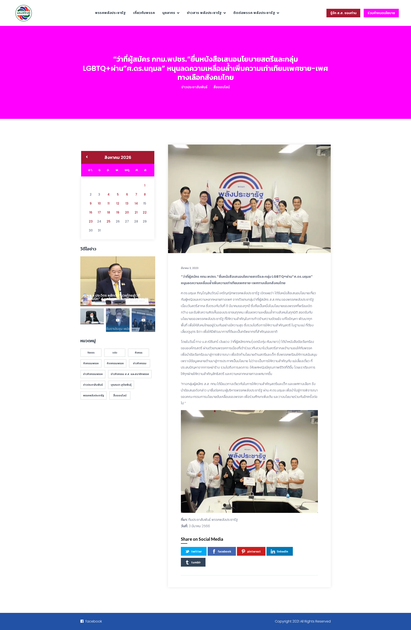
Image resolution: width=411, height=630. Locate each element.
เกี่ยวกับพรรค (144, 12)
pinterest (254, 551)
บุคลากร (168, 12)
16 (90, 212)
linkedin (282, 551)
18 (108, 212)
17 (99, 212)
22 (145, 212)
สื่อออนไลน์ (221, 87)
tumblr (196, 562)
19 (117, 212)
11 (108, 203)
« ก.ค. (87, 157)
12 (117, 203)
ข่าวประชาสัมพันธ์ (194, 87)
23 (91, 221)
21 (136, 212)
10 (99, 203)
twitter (196, 551)
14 (136, 203)
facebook (224, 551)
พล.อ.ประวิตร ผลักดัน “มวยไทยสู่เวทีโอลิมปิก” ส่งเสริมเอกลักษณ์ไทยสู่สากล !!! (117, 297)
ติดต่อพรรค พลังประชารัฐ (254, 12)
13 (126, 203)
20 (127, 212)
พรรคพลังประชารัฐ (110, 12)
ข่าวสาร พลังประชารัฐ (204, 12)
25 (108, 221)
